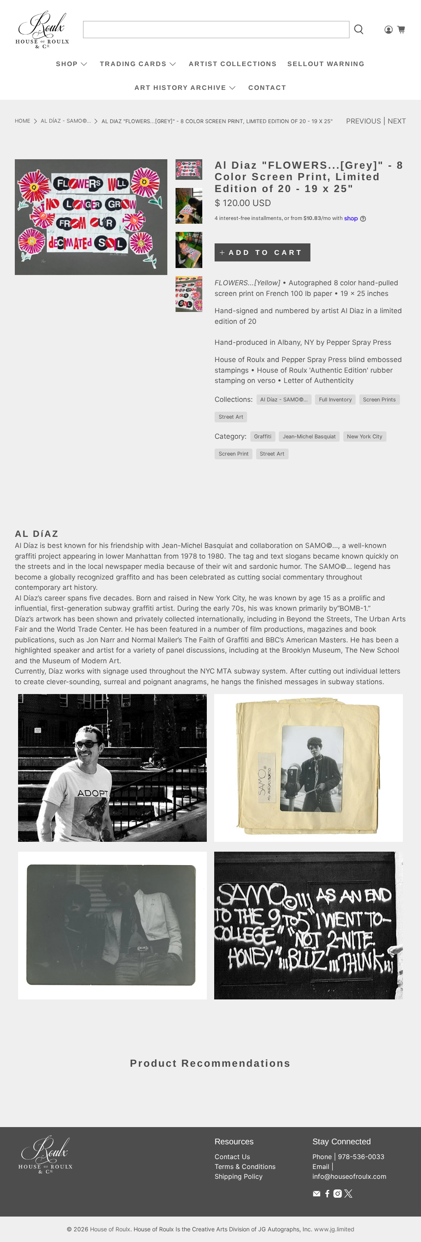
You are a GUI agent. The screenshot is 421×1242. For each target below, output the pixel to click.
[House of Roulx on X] (348, 1195)
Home (22, 121)
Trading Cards (133, 63)
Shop (67, 63)
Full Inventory (335, 399)
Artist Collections (233, 63)
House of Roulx (110, 1229)
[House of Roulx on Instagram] (337, 1195)
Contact (267, 87)
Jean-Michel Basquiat (309, 436)
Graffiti (262, 436)
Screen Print (234, 454)
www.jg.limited (334, 1229)
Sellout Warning (326, 63)
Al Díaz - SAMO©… (66, 121)
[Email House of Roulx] (316, 1195)
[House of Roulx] (42, 30)
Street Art (231, 417)
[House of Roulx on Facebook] (327, 1195)
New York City (364, 436)
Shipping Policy (239, 1176)
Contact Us (232, 1157)
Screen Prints (379, 399)
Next (397, 121)
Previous (363, 121)
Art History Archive (180, 87)
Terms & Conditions (245, 1166)
